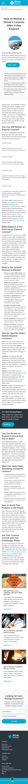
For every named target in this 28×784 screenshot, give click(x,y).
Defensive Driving (6, 746)
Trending (4, 759)
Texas (9, 202)
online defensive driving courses (16, 551)
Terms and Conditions (7, 768)
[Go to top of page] (12, 779)
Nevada (19, 214)
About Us (4, 756)
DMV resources (17, 220)
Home (2, 7)
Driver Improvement (7, 749)
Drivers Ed (4, 744)
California (13, 206)
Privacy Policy (5, 766)
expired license (15, 235)
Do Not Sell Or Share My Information (11, 769)
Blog (6, 7)
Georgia (15, 210)
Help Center (5, 758)
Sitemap (4, 771)
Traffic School (5, 748)
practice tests (8, 554)
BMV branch (18, 379)
